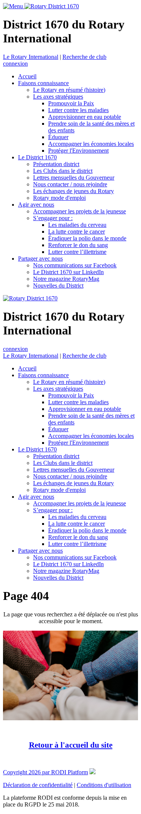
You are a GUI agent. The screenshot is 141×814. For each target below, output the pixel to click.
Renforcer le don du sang (78, 245)
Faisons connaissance (43, 83)
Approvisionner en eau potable (84, 117)
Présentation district (56, 164)
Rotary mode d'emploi (59, 198)
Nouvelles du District (58, 285)
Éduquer (58, 137)
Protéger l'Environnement (78, 150)
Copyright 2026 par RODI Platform (45, 772)
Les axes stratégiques (58, 96)
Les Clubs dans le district (62, 171)
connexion (15, 63)
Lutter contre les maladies (78, 110)
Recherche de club (84, 57)
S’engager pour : (53, 218)
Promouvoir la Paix (71, 103)
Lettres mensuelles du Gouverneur (73, 177)
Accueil (27, 76)
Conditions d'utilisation (104, 785)
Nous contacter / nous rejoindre (70, 184)
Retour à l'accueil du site (70, 745)
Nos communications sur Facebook (75, 265)
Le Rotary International (30, 57)
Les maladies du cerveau (77, 225)
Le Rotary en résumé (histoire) (69, 90)
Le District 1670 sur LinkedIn (68, 272)
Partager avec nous (40, 258)
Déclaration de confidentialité (38, 785)
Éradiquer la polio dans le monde (87, 238)
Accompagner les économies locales (91, 144)
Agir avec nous (36, 204)
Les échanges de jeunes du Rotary (73, 191)
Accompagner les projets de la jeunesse (79, 211)
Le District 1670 (37, 157)
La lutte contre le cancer (76, 231)
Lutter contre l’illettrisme (77, 252)
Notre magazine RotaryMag (66, 279)
